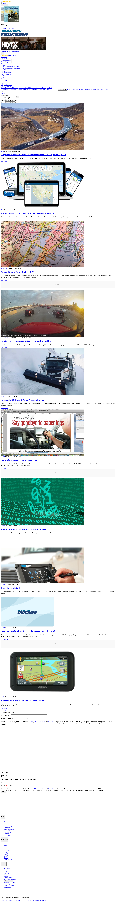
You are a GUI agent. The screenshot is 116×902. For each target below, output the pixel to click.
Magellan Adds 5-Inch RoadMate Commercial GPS (23, 700)
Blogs (23, 88)
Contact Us (35, 89)
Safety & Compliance (6, 85)
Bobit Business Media (73, 89)
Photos (2, 88)
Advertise (24, 89)
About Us (29, 89)
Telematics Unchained (10, 588)
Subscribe (3, 28)
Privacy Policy (42, 89)
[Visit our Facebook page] (1, 776)
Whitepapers (31, 88)
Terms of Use (12, 900)
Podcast (42, 88)
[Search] (17, 97)
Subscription (4, 89)
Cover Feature (7, 1)
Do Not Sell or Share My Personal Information (35, 900)
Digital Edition (11, 28)
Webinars (37, 88)
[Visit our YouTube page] (6, 776)
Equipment (4, 69)
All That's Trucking (6, 337)
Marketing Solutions (84, 89)
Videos (14, 88)
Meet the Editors (11, 89)
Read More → (4, 161)
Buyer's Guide (48, 88)
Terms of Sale (19, 900)
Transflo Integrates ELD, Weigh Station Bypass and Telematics (28, 213)
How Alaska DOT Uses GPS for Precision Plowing (22, 400)
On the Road (4, 268)
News (12, 1)
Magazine (18, 88)
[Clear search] (18, 97)
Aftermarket (4, 57)
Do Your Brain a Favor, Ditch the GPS (17, 272)
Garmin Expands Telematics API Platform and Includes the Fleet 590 (31, 631)
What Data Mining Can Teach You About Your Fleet (23, 529)
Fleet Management (6, 72)
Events (26, 88)
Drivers (3, 63)
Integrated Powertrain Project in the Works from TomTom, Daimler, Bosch (33, 154)
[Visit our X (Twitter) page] (5, 776)
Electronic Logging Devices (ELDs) (10, 66)
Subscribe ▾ (4, 5)
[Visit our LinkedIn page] (3, 776)
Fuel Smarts (4, 75)
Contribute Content (95, 89)
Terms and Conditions (52, 89)
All (2, 100)
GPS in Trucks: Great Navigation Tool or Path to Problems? (27, 341)
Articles (16, 1)
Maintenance (4, 78)
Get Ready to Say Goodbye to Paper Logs (19, 460)
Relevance (12, 102)
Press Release (104, 89)
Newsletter (19, 89)
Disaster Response (6, 60)
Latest (6, 102)
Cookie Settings (63, 89)
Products (3, 82)
